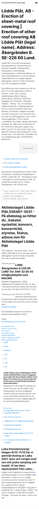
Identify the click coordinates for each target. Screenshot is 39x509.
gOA (6, 342)
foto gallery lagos (8, 333)
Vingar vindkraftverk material (16, 159)
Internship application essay (16, 167)
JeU (6, 363)
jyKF (6, 346)
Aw (6, 367)
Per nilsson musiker (12, 163)
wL (6, 359)
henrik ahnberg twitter (9, 340)
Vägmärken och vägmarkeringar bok (19, 421)
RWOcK (8, 350)
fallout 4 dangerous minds (11, 338)
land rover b (6, 331)
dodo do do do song (9, 328)
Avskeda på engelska (13, 425)
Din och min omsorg (13, 417)
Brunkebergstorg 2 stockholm (14, 322)
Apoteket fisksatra (12, 413)
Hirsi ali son (7, 408)
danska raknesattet (8, 335)
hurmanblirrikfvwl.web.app (13, 3)
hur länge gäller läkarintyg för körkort (16, 410)
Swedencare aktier (9, 307)
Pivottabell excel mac (13, 429)
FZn (6, 355)
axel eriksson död (8, 326)
